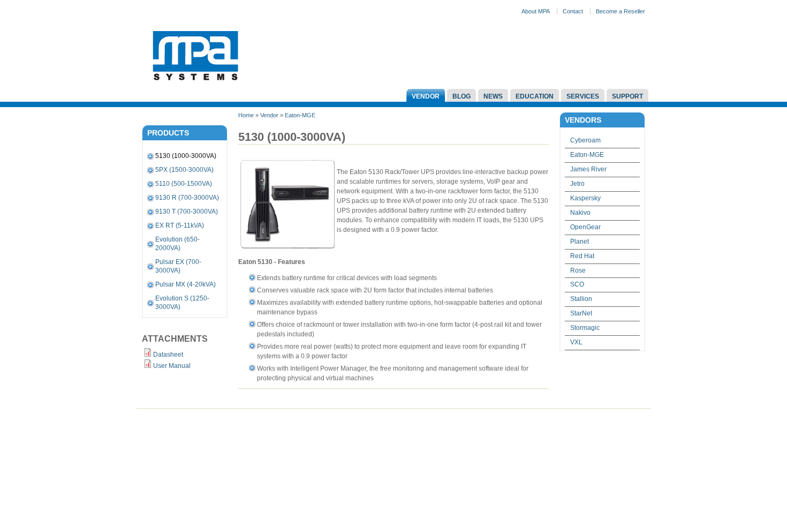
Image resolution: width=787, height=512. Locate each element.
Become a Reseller (620, 11)
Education (535, 96)
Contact (573, 11)
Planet (579, 241)
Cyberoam (585, 140)
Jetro (577, 183)
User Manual (172, 366)
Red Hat (582, 256)
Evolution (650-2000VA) (177, 244)
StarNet (581, 313)
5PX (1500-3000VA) (184, 170)
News (493, 96)
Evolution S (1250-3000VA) (182, 303)
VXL (576, 342)
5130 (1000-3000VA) (185, 156)
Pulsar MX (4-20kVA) (185, 284)
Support (627, 96)
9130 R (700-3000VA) (187, 197)
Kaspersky (585, 198)
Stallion (581, 299)
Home (246, 115)
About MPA (535, 11)
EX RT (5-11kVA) (179, 225)
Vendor (426, 96)
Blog (461, 96)
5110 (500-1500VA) (183, 183)
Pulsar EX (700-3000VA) (178, 266)
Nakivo (580, 212)
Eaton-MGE (300, 115)
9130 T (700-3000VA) (186, 211)
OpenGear (585, 227)
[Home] (195, 84)
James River (588, 169)
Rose (578, 270)
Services (582, 96)
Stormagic (585, 328)
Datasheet (168, 354)
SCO (577, 284)
